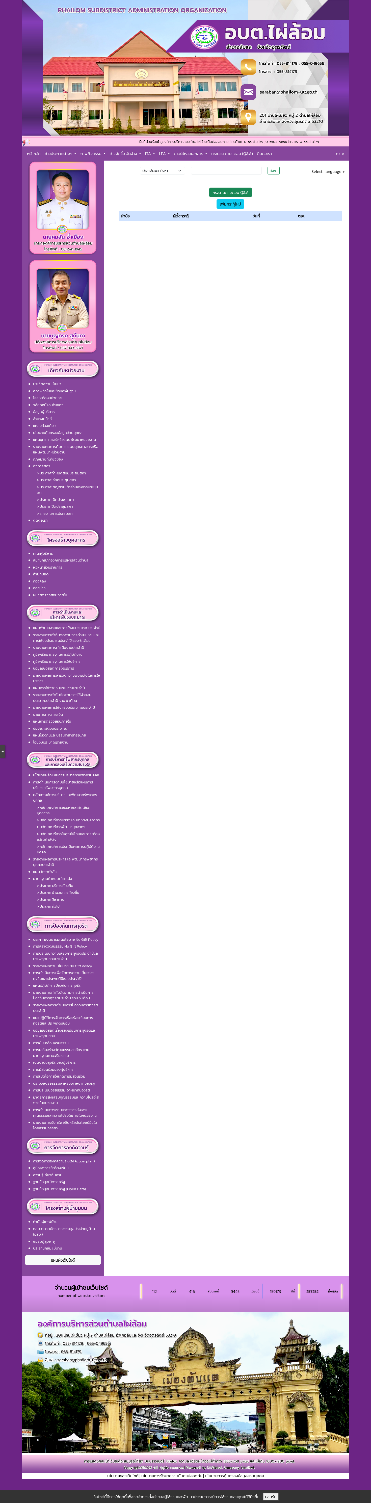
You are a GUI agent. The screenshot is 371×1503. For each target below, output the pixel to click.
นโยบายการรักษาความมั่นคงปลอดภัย (171, 1476)
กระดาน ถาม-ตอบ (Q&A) (232, 153)
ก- (344, 154)
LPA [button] (163, 153)
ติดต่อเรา (264, 153)
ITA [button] (148, 153)
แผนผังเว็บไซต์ (63, 1260)
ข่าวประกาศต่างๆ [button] (59, 153)
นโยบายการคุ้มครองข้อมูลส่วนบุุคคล (234, 1476)
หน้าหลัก (34, 153)
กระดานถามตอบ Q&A (231, 192)
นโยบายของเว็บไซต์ (123, 1476)
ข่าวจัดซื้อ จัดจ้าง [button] (124, 153)
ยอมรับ (271, 1497)
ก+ (338, 154)
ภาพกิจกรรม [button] (91, 153)
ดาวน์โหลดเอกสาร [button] (189, 153)
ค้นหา (273, 170)
